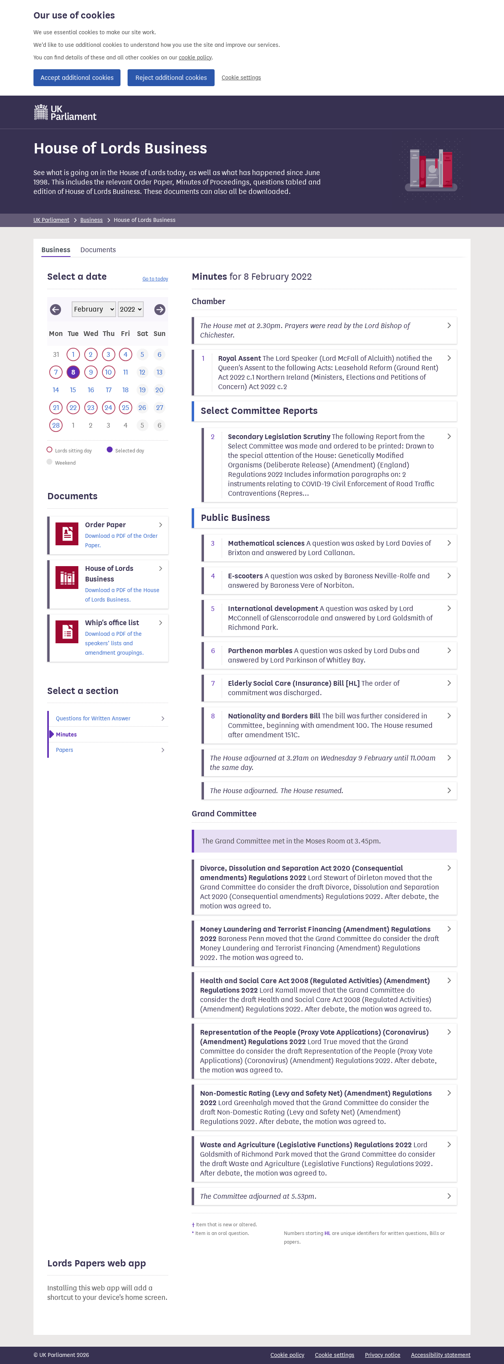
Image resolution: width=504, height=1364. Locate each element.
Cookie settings (241, 77)
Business (91, 220)
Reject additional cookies (171, 77)
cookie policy (195, 57)
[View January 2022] (55, 309)
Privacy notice (382, 1355)
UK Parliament (51, 220)
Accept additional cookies (77, 77)
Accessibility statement (441, 1355)
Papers (64, 750)
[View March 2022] (160, 309)
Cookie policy (287, 1355)
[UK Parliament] (65, 112)
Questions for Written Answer (93, 718)
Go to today (155, 279)
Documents (98, 249)
